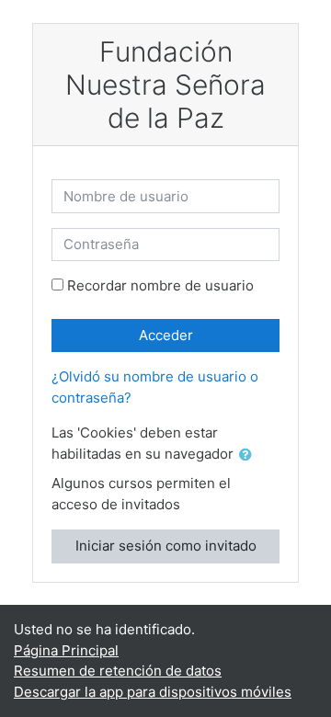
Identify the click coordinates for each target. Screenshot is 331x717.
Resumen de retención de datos (118, 670)
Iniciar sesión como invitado (166, 545)
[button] (249, 455)
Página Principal (66, 650)
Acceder (166, 335)
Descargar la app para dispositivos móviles (152, 691)
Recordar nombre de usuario (160, 285)
